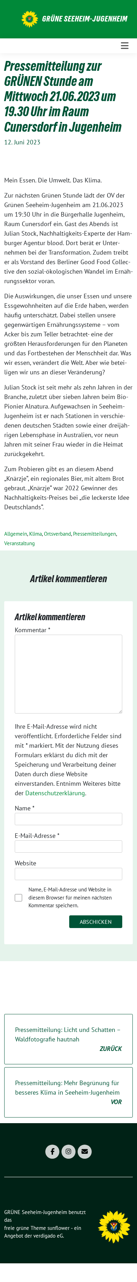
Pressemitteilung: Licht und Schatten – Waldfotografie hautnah (68, 1039)
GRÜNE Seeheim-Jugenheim (85, 18)
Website (25, 863)
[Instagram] (68, 1152)
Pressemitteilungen (94, 533)
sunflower (58, 1228)
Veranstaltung (19, 543)
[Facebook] (52, 1152)
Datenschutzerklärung (55, 793)
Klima (35, 533)
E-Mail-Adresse (37, 836)
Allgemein (15, 533)
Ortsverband (57, 533)
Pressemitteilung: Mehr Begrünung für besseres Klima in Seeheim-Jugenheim (68, 1092)
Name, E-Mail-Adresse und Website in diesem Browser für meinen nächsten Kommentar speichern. (70, 897)
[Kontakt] (85, 1152)
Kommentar (32, 630)
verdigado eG (48, 1235)
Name (24, 808)
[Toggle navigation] (125, 46)
